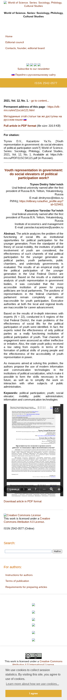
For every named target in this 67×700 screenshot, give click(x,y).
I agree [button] (33, 693)
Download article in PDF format (23, 501)
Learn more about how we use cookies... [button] (32, 683)
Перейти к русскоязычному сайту (35, 74)
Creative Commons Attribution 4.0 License (27, 520)
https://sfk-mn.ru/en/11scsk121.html (32, 108)
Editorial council (14, 42)
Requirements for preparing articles (26, 586)
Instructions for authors (19, 574)
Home (8, 36)
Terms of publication (17, 580)
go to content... (40, 100)
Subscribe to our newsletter (33, 68)
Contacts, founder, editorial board (25, 48)
